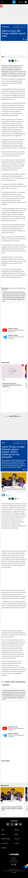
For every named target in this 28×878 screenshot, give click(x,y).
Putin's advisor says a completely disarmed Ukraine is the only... (12, 385)
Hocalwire (14, 872)
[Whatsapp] (15, 61)
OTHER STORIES (5, 362)
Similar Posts (5, 785)
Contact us (13, 858)
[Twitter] (12, 61)
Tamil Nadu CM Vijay (21, 681)
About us (13, 857)
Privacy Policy (13, 860)
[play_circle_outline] (12, 371)
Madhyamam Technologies (14, 870)
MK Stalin (7, 681)
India (27, 379)
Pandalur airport (5, 684)
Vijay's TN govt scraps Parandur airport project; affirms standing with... (11, 808)
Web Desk (8, 495)
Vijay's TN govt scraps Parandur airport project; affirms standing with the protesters (13, 451)
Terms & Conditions (13, 861)
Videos (3, 379)
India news (13, 681)
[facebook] (9, 61)
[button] (2, 2)
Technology (5, 27)
